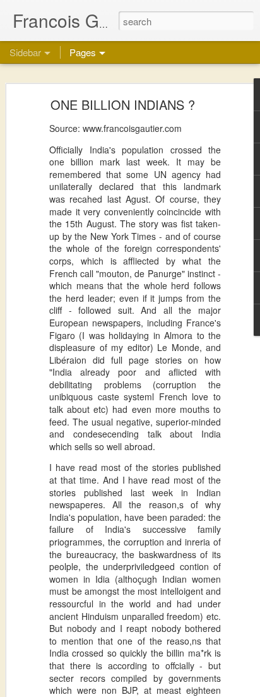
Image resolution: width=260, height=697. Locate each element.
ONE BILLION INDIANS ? (122, 104)
